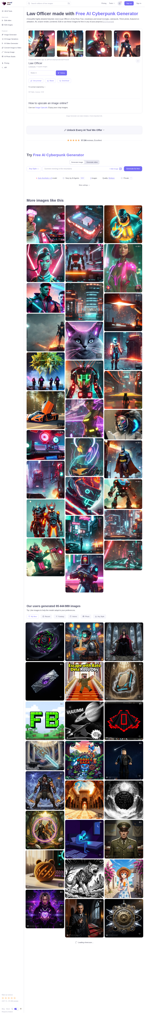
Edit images (8, 25)
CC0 (42, 92)
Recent (47, 616)
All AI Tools (8, 11)
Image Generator (10, 35)
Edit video (7, 20)
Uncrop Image (9, 52)
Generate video (92, 162)
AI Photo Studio (9, 56)
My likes (34, 616)
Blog (3, 1009)
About (8, 1009)
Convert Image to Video (12, 48)
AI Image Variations (11, 39)
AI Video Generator (11, 43)
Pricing (104, 3)
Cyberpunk (32, 67)
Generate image (77, 162)
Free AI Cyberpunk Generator (107, 13)
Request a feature (7, 1012)
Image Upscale (41, 108)
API (5, 67)
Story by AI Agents (72, 178)
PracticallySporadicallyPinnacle (58, 59)
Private (126, 178)
